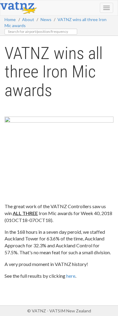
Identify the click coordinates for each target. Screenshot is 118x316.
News (46, 19)
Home (10, 19)
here (70, 276)
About (28, 19)
